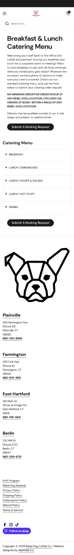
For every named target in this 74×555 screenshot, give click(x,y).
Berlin (8, 433)
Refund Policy (11, 505)
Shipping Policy (12, 495)
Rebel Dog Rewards (14, 485)
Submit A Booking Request (30, 127)
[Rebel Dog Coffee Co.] (36, 13)
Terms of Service (13, 510)
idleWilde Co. (26, 550)
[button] (67, 13)
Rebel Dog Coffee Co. (39, 546)
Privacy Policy (11, 490)
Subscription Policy (15, 500)
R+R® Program (11, 481)
